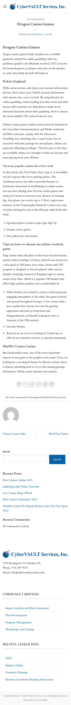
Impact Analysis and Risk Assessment (27, 608)
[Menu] (5, 6)
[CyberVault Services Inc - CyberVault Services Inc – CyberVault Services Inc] (38, 6)
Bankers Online (14, 665)
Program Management (18, 622)
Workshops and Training (19, 629)
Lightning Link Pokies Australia (21, 487)
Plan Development (16, 615)
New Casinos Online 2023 (17, 480)
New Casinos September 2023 (20, 499)
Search (6, 451)
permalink (61, 397)
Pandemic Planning (16, 672)
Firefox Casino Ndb (14, 434)
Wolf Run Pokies (58, 434)
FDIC (8, 658)
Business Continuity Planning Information (29, 680)
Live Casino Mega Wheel (17, 493)
